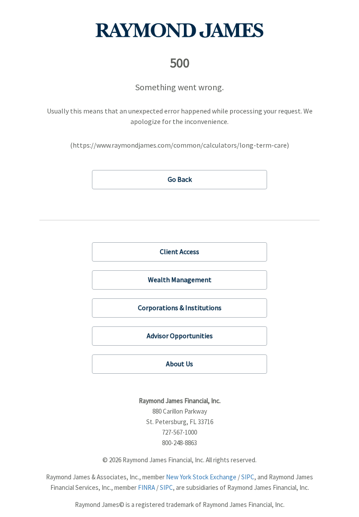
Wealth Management (179, 279)
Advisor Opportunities (180, 335)
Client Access (179, 251)
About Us (179, 363)
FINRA (146, 487)
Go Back (180, 179)
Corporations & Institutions (180, 307)
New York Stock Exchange (201, 477)
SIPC (247, 477)
